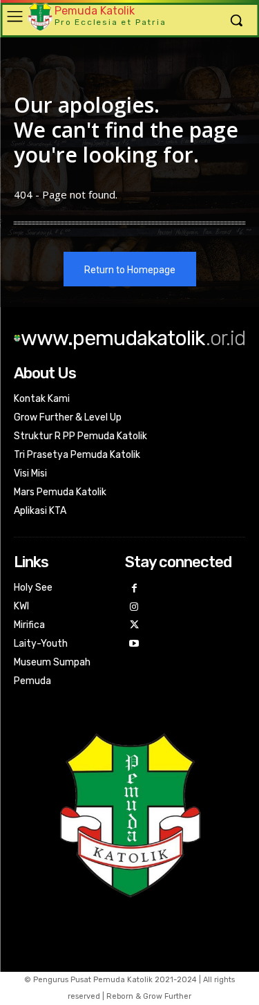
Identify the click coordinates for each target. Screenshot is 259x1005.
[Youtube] (134, 644)
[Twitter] (134, 625)
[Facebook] (134, 589)
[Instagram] (134, 607)
